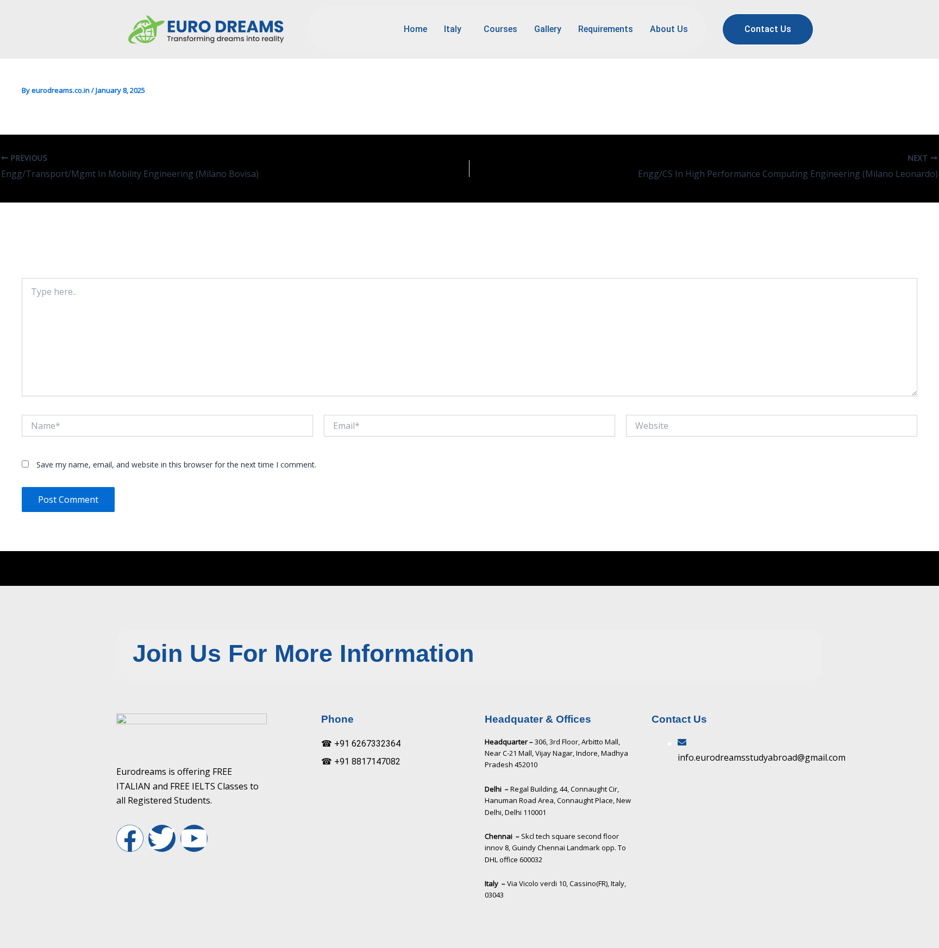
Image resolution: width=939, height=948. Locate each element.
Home (415, 29)
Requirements (605, 29)
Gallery (547, 29)
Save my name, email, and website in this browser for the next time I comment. (176, 464)
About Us (669, 29)
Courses (500, 29)
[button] (455, 29)
